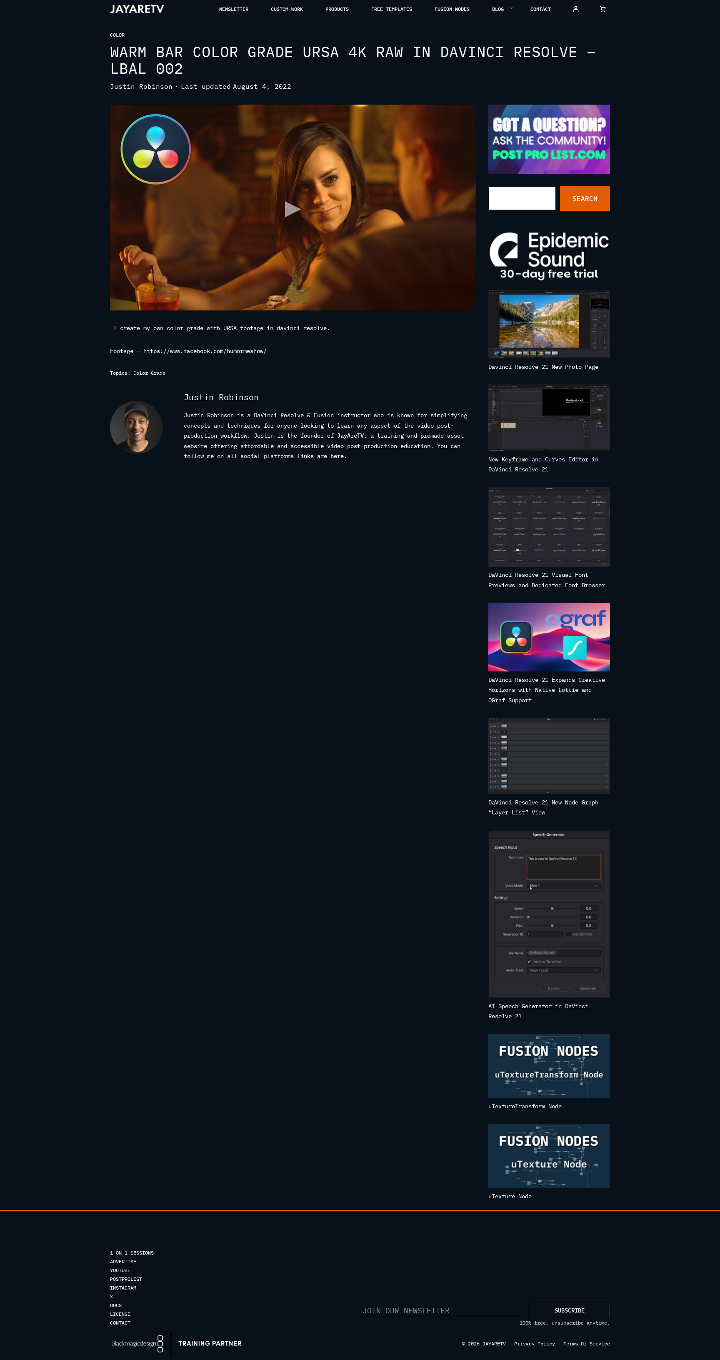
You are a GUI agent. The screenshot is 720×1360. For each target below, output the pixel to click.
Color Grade (149, 373)
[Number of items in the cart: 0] (602, 9)
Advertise (123, 1261)
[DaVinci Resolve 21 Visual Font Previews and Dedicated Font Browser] (549, 528)
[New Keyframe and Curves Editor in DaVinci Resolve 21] (549, 419)
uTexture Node (510, 1196)
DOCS (116, 1305)
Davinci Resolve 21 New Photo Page (543, 367)
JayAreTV (350, 435)
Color (117, 35)
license (120, 1314)
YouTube (120, 1270)
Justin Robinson (141, 86)
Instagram (123, 1288)
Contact (120, 1323)
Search (585, 198)
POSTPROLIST (126, 1279)
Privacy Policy (534, 1343)
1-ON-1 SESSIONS (132, 1253)
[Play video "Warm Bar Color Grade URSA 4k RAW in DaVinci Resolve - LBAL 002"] (293, 208)
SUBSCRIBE (570, 1310)
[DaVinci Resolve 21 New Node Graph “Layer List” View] (549, 757)
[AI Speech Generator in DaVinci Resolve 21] (549, 915)
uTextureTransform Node (525, 1106)
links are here (320, 456)
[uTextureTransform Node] (549, 1068)
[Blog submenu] (511, 7)
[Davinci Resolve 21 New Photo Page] (549, 326)
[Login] (575, 9)
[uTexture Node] (549, 1158)
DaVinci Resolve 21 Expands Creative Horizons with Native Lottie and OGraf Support (546, 690)
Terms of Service (586, 1343)
